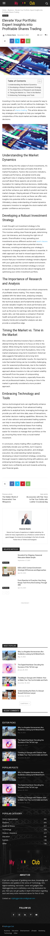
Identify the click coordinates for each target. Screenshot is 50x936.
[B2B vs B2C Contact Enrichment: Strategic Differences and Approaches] (9, 571)
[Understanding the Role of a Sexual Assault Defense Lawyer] (9, 694)
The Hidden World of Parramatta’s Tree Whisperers (10, 499)
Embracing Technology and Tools (22, 95)
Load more (24, 703)
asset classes (42, 241)
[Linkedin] (25, 915)
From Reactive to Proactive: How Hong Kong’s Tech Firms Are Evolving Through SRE (32, 582)
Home (4, 10)
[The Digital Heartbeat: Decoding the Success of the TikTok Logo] (9, 668)
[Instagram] (19, 915)
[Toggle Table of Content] (38, 81)
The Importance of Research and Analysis (25, 90)
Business (11, 10)
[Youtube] (36, 915)
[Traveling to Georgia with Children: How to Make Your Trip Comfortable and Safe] (9, 681)
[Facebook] (12, 41)
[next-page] (7, 592)
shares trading (21, 110)
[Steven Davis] (3, 35)
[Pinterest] (22, 41)
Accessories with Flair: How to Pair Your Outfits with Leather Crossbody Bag (37, 499)
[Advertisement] (25, 618)
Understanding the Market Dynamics (23, 85)
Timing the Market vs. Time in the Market (25, 92)
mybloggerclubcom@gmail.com (23, 898)
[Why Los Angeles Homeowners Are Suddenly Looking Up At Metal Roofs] (9, 655)
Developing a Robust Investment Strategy (25, 87)
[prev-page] (3, 592)
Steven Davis (11, 35)
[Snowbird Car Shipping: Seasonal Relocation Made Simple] (9, 559)
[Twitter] (17, 41)
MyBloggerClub (9, 926)
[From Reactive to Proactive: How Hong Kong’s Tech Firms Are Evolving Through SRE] (9, 584)
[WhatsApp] (28, 41)
